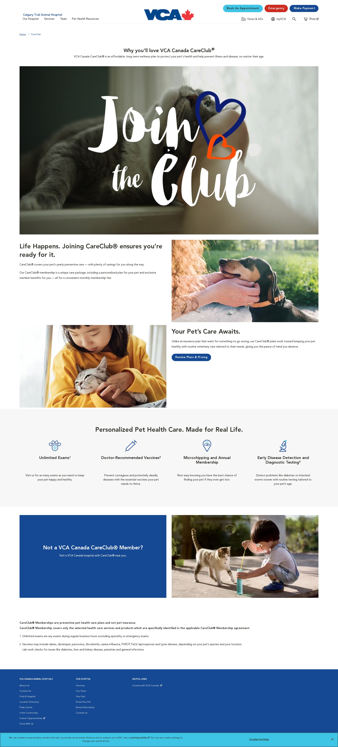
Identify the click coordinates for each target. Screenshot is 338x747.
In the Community (29, 713)
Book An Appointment (243, 8)
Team (63, 19)
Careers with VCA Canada (145, 686)
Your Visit (80, 696)
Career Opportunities (31, 719)
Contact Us (25, 691)
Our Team (81, 691)
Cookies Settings (259, 739)
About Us (24, 685)
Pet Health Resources (85, 19)
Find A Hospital (27, 696)
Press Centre (26, 707)
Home (23, 34)
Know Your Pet (83, 702)
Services (49, 19)
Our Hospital (31, 19)
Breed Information (85, 707)
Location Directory (29, 702)
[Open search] (295, 19)
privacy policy (140, 738)
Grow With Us (26, 724)
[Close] (332, 739)
